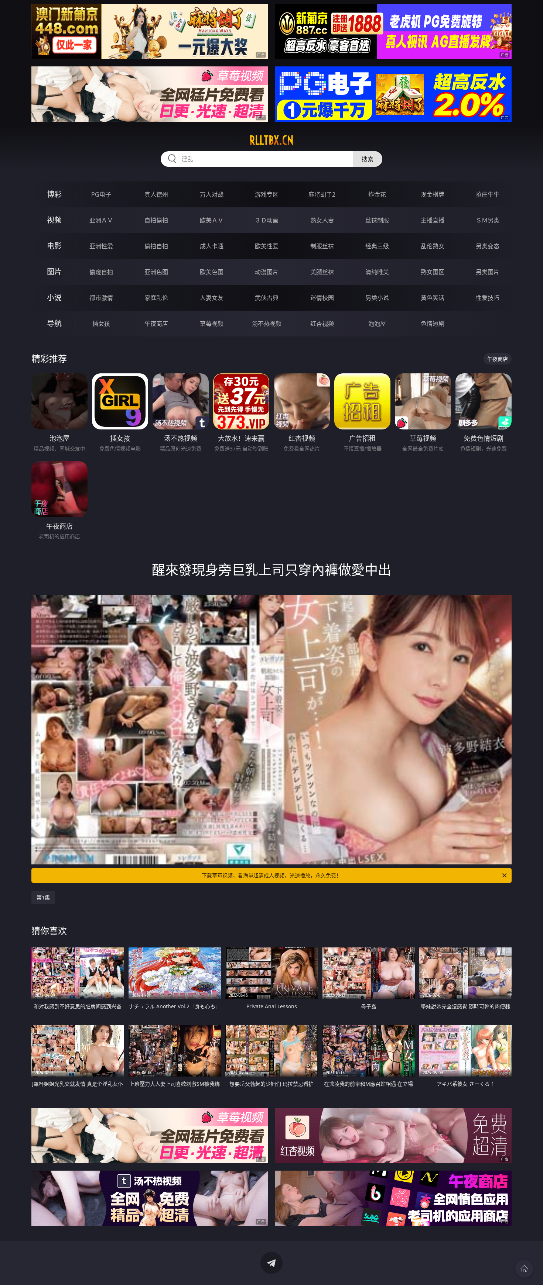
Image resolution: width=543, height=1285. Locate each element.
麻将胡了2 (321, 194)
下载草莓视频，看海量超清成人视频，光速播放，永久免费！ (271, 875)
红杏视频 (322, 323)
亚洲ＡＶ (101, 220)
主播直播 (432, 220)
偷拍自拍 (156, 246)
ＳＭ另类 (487, 220)
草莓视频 (211, 323)
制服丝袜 (322, 246)
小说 (54, 298)
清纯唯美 (377, 272)
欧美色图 (211, 272)
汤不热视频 (266, 323)
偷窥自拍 (101, 272)
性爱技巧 (487, 298)
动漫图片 (267, 272)
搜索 (367, 159)
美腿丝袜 (322, 272)
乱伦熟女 (432, 246)
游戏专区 (267, 194)
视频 (54, 220)
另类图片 (487, 272)
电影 (54, 246)
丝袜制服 (377, 220)
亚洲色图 (156, 272)
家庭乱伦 (156, 298)
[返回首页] (524, 1269)
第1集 (43, 897)
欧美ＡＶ (211, 220)
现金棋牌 (432, 194)
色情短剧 (432, 323)
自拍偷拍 (156, 220)
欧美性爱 (267, 246)
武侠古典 (267, 298)
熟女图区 (432, 272)
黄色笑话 (432, 298)
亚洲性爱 (101, 246)
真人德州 (156, 194)
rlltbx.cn (271, 140)
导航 (54, 323)
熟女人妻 (322, 220)
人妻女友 (211, 298)
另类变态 (487, 246)
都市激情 (101, 298)
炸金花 (377, 194)
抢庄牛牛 (487, 194)
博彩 (54, 194)
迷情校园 (322, 298)
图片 (54, 272)
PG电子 (101, 194)
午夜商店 (156, 323)
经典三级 (377, 246)
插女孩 (101, 323)
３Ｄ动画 (267, 220)
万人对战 (211, 194)
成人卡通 (211, 246)
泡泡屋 (377, 323)
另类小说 (377, 298)
